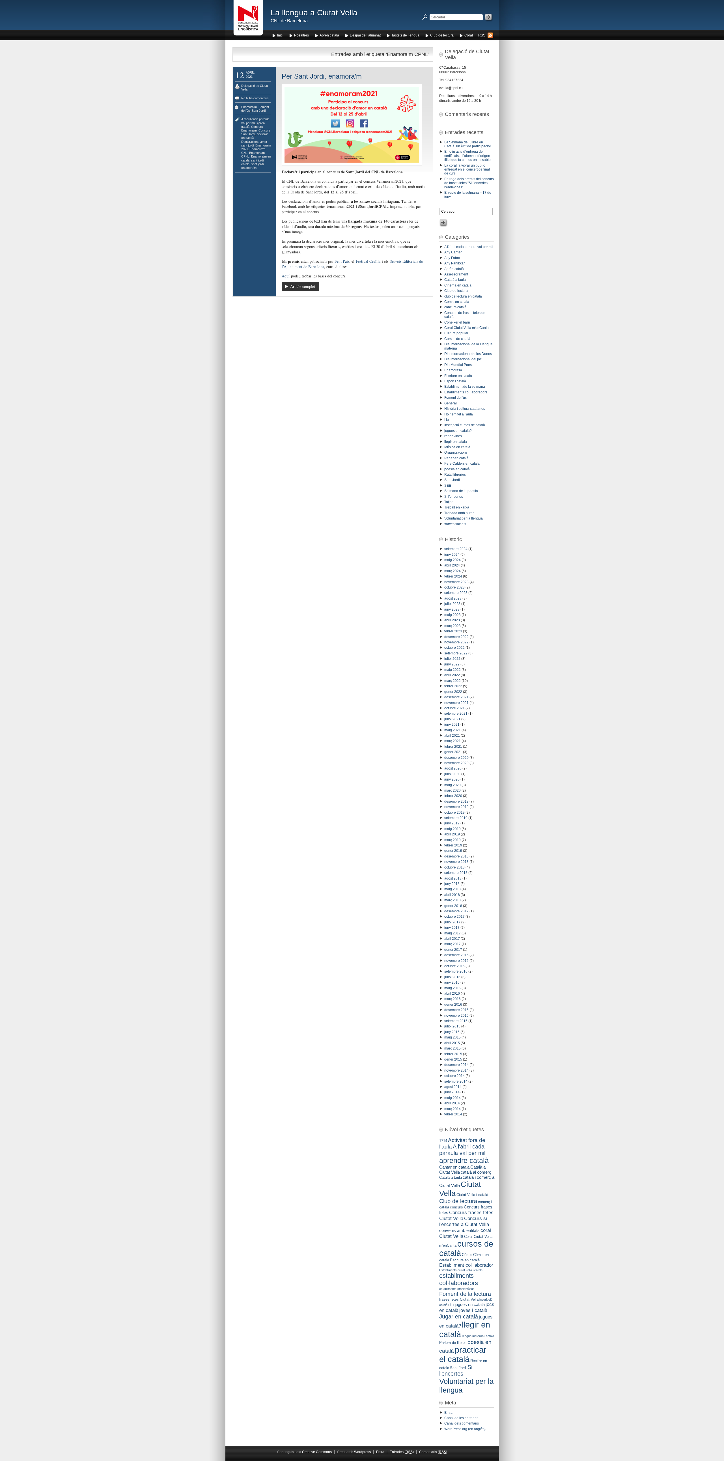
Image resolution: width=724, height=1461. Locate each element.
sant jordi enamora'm (252, 165)
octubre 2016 (454, 966)
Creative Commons (317, 1452)
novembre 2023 (456, 582)
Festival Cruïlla (368, 261)
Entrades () (402, 1452)
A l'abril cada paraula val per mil (468, 247)
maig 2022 (452, 670)
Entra (448, 1413)
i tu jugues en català (466, 1304)
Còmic (467, 1255)
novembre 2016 (456, 961)
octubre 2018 (454, 867)
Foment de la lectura (465, 1294)
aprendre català (464, 1160)
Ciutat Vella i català (472, 1195)
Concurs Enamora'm (252, 128)
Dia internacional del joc (463, 359)
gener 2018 (453, 906)
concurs (456, 1207)
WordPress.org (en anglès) (465, 1429)
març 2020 (452, 790)
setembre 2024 (455, 549)
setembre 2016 (455, 971)
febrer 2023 (453, 631)
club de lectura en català (463, 296)
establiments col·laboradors (458, 1279)
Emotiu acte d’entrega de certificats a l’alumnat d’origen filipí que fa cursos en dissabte (467, 156)
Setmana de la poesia (461, 491)
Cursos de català (457, 339)
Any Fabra (452, 258)
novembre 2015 (456, 1016)
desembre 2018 (456, 856)
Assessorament (456, 274)
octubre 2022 (454, 648)
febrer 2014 (453, 1114)
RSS (481, 35)
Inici (280, 35)
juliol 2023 (452, 604)
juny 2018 (452, 884)
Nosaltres (301, 35)
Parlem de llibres (453, 1343)
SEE (447, 486)
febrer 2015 (453, 1054)
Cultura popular (456, 333)
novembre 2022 (456, 642)
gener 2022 (453, 692)
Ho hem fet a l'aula (458, 414)
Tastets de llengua (405, 35)
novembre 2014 (456, 1070)
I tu (446, 420)
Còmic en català (456, 302)
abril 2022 (452, 675)
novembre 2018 (456, 862)
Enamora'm (249, 107)
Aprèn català (329, 35)
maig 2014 (452, 1098)
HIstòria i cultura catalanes (464, 409)
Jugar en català (458, 1316)
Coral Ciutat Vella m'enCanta (466, 328)
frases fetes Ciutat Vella (459, 1299)
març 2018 (452, 900)
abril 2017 (452, 939)
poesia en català (457, 469)
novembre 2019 (456, 807)
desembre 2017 (456, 911)
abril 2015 (452, 1043)
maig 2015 (452, 1037)
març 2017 (452, 944)
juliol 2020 (452, 774)
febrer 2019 (453, 845)
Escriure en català (458, 376)
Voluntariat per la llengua (463, 518)
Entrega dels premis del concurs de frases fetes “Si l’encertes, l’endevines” (469, 183)
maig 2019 (452, 829)
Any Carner (453, 252)
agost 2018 (453, 878)
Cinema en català (457, 285)
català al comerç (476, 1172)
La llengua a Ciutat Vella (314, 12)
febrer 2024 (453, 576)
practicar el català (462, 1354)
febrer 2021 (453, 747)
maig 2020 (452, 785)
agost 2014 (453, 1087)
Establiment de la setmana (464, 387)
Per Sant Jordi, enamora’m (322, 76)
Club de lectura (442, 35)
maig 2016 (452, 988)
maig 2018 (452, 889)
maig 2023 (452, 615)
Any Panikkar (454, 263)
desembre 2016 (456, 955)
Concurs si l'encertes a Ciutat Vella (464, 1221)
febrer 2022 (453, 686)
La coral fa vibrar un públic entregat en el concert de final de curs (467, 169)
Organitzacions (455, 452)
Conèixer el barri (457, 322)
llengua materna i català (478, 1336)
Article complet (302, 286)
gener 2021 (453, 752)
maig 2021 (452, 730)
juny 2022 (452, 664)
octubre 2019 (454, 812)
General (450, 403)
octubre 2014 (454, 1076)
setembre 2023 (455, 593)
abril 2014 (452, 1103)
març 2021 (452, 741)
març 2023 (452, 626)
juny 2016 (452, 982)
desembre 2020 (456, 758)
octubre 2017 (454, 917)
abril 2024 (452, 565)
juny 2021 (452, 725)
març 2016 (452, 999)
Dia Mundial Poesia (459, 365)
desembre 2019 (456, 801)
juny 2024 (452, 555)
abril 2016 (452, 993)
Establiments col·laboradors (465, 392)
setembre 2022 (455, 653)
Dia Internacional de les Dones (468, 354)
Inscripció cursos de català (464, 425)
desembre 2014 (456, 1065)
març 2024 (452, 571)
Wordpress (362, 1452)
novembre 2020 (456, 763)
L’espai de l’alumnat (365, 35)
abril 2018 (452, 895)
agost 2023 (453, 598)
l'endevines (453, 436)
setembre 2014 (455, 1081)
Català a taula (455, 280)
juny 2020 (452, 779)
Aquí (286, 276)
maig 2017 (452, 933)
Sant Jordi (259, 110)
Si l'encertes (453, 497)
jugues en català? (458, 431)
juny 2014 (452, 1092)
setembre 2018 (455, 873)
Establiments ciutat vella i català (460, 1270)
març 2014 (452, 1109)
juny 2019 (452, 823)
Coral (468, 35)
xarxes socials (455, 524)
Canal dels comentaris (461, 1423)
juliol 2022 (452, 659)
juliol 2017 (452, 922)
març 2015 (452, 1048)
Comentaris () (433, 1452)
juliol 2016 (452, 977)
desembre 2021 (456, 697)
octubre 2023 (454, 587)
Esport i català (455, 381)
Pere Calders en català (462, 464)
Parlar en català (456, 458)
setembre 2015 (455, 1021)
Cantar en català (454, 1167)
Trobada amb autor (459, 513)
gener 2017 (453, 950)
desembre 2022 (456, 637)
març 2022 (452, 681)
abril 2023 (452, 620)
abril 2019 (452, 834)
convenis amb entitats (459, 1230)
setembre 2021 (455, 714)
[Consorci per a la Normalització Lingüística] (248, 19)
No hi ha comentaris (255, 98)
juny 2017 (452, 928)
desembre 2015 (456, 1010)
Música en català (457, 447)
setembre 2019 (455, 818)
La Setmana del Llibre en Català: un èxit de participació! (467, 144)
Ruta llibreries (455, 475)
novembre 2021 (456, 703)
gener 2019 (453, 851)
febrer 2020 (453, 796)
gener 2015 (453, 1059)
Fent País (342, 261)
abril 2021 (452, 736)
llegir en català (455, 442)
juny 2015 (452, 1032)
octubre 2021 (454, 708)
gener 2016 (453, 1005)
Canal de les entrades (461, 1418)
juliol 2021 (452, 719)
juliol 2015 (452, 1026)
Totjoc (448, 502)
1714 (443, 1141)
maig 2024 (452, 560)
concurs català (455, 307)
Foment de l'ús (455, 398)
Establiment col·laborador (466, 1265)
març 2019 (452, 840)
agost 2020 (453, 768)
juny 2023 (452, 609)
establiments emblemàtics (457, 1288)
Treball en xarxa (456, 507)
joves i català (473, 1310)
